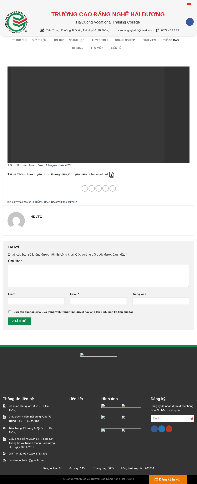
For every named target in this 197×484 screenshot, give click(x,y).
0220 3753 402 (38, 453)
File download (98, 174)
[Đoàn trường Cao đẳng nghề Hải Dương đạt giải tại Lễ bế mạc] (111, 409)
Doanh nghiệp (125, 40)
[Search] (191, 44)
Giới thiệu (39, 40)
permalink (73, 201)
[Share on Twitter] (91, 188)
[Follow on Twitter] (161, 428)
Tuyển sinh (100, 40)
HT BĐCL (77, 47)
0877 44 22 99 (17, 453)
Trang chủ (19, 40)
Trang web (139, 293)
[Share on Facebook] (85, 188)
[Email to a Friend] (98, 188)
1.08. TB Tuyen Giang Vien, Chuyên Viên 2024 (40, 165)
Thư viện (97, 47)
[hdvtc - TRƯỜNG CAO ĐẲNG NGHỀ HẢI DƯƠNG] (16, 22)
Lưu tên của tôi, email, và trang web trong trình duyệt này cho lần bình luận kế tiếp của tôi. (74, 311)
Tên (11, 293)
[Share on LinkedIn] (112, 188)
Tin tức (59, 40)
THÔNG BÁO (171, 40)
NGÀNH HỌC (76, 40)
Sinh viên (149, 40)
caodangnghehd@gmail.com (135, 30)
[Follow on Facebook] (190, 22)
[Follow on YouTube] (169, 428)
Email (74, 293)
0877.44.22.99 (170, 30)
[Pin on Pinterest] (105, 188)
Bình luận (15, 260)
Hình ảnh (109, 399)
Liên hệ (116, 47)
